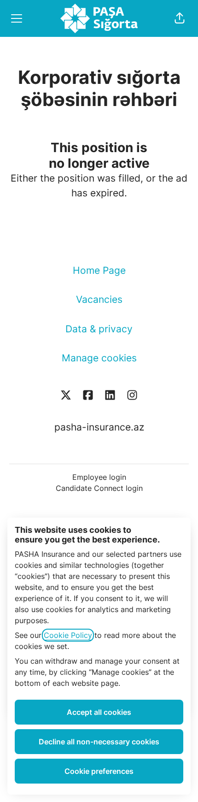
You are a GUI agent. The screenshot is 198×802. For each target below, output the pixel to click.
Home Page (99, 270)
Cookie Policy (68, 635)
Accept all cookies (99, 712)
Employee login (99, 477)
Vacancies (99, 299)
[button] (179, 18)
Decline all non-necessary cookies (99, 741)
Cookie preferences (99, 771)
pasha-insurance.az (99, 427)
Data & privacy (99, 329)
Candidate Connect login (99, 488)
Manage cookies (99, 358)
